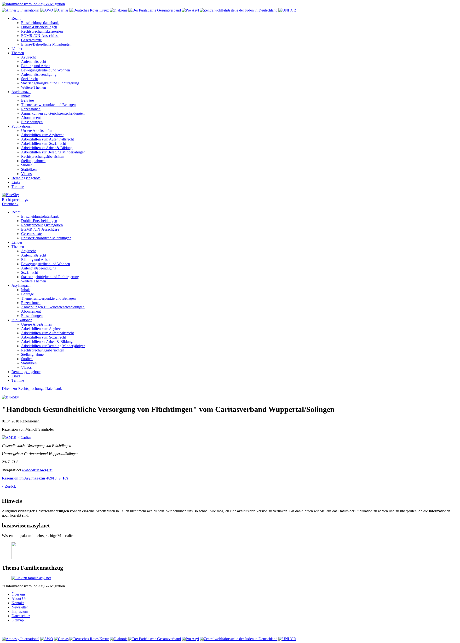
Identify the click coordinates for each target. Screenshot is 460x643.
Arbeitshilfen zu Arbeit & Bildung (47, 148)
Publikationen (22, 126)
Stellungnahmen (33, 161)
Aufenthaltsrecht (33, 61)
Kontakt (18, 603)
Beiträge (27, 100)
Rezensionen (30, 109)
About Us (19, 598)
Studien (27, 165)
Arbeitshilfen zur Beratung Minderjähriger (53, 152)
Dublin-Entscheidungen (39, 27)
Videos (26, 174)
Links (16, 182)
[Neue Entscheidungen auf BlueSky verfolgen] (230, 195)
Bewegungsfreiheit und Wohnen (45, 70)
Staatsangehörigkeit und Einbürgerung (50, 83)
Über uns (18, 594)
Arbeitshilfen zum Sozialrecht (43, 143)
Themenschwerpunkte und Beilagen (48, 105)
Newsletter (20, 607)
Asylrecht (28, 57)
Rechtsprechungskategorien (42, 31)
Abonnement (31, 118)
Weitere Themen (33, 87)
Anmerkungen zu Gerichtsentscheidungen (53, 113)
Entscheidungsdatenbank (40, 23)
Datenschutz (21, 616)
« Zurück (9, 486)
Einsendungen (32, 122)
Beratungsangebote (26, 178)
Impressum (20, 611)
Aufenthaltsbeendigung (38, 74)
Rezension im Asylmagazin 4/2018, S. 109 (35, 478)
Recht (16, 18)
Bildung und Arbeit (35, 66)
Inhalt (25, 96)
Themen (18, 53)
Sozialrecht (29, 79)
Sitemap (18, 620)
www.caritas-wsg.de (37, 470)
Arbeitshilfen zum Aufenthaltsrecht (47, 139)
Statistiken (29, 169)
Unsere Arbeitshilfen (36, 131)
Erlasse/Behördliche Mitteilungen (46, 44)
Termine (18, 187)
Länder (17, 49)
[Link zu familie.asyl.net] (31, 578)
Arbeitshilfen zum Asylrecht (42, 135)
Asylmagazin (21, 92)
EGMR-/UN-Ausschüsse (40, 36)
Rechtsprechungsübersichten (42, 156)
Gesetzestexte (31, 40)
